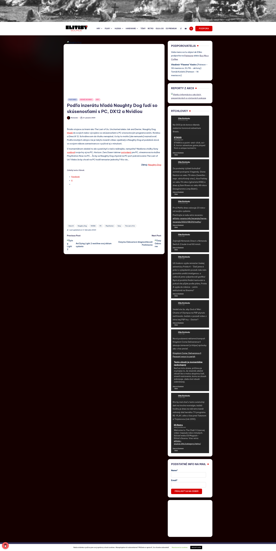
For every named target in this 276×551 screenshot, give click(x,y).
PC (101, 226)
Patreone (188, 55)
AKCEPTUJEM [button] (196, 547)
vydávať (71, 152)
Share (176, 154)
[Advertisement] (114, 203)
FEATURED (73, 99)
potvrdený (126, 152)
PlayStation (110, 226)
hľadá (70, 133)
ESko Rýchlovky (184, 118)
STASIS (178, 137)
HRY (97, 99)
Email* (174, 480)
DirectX (71, 226)
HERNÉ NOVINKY (86, 99)
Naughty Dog (154, 164)
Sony (119, 226)
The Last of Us (130, 226)
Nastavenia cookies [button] (180, 547)
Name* (174, 470)
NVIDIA (93, 226)
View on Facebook (178, 152)
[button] (203, 28)
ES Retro (178, 425)
